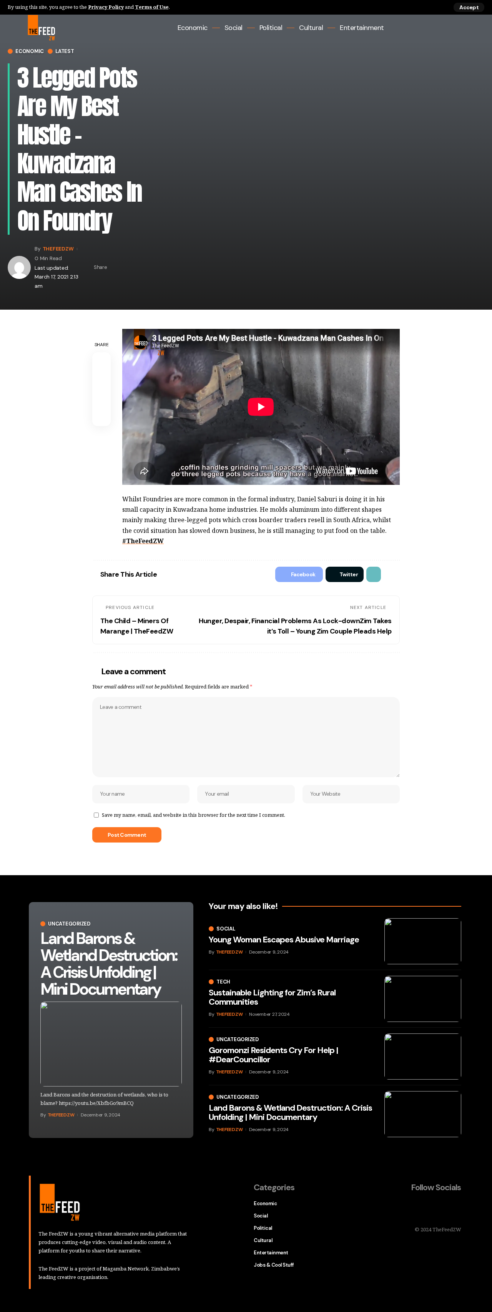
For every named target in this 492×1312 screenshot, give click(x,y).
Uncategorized (69, 923)
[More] (151, 267)
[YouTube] (445, 28)
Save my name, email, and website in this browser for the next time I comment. (193, 814)
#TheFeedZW (143, 541)
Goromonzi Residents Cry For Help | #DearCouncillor (273, 1055)
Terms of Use (152, 6)
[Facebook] (425, 28)
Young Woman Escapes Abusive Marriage (284, 939)
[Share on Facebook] (115, 267)
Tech (223, 981)
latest (64, 51)
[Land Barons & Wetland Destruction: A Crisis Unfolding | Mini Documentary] (111, 1044)
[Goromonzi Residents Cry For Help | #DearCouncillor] (422, 1056)
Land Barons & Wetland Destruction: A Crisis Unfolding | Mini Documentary (108, 964)
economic (29, 51)
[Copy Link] (139, 267)
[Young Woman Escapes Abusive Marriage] (422, 941)
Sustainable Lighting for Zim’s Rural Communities (272, 997)
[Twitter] (435, 28)
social (225, 928)
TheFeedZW (58, 248)
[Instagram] (456, 28)
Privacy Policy (106, 6)
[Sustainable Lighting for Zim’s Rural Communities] (422, 999)
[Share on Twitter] (127, 267)
